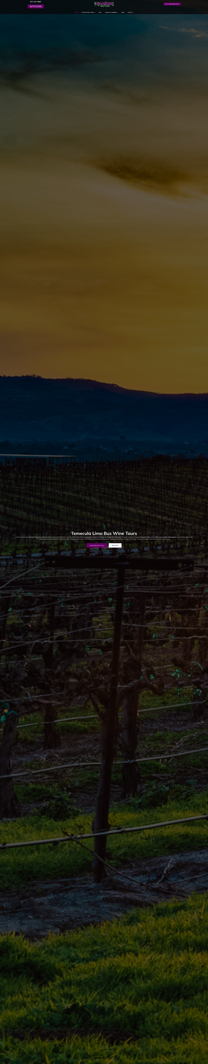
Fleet (100, 12)
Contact (130, 12)
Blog (122, 12)
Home (76, 12)
